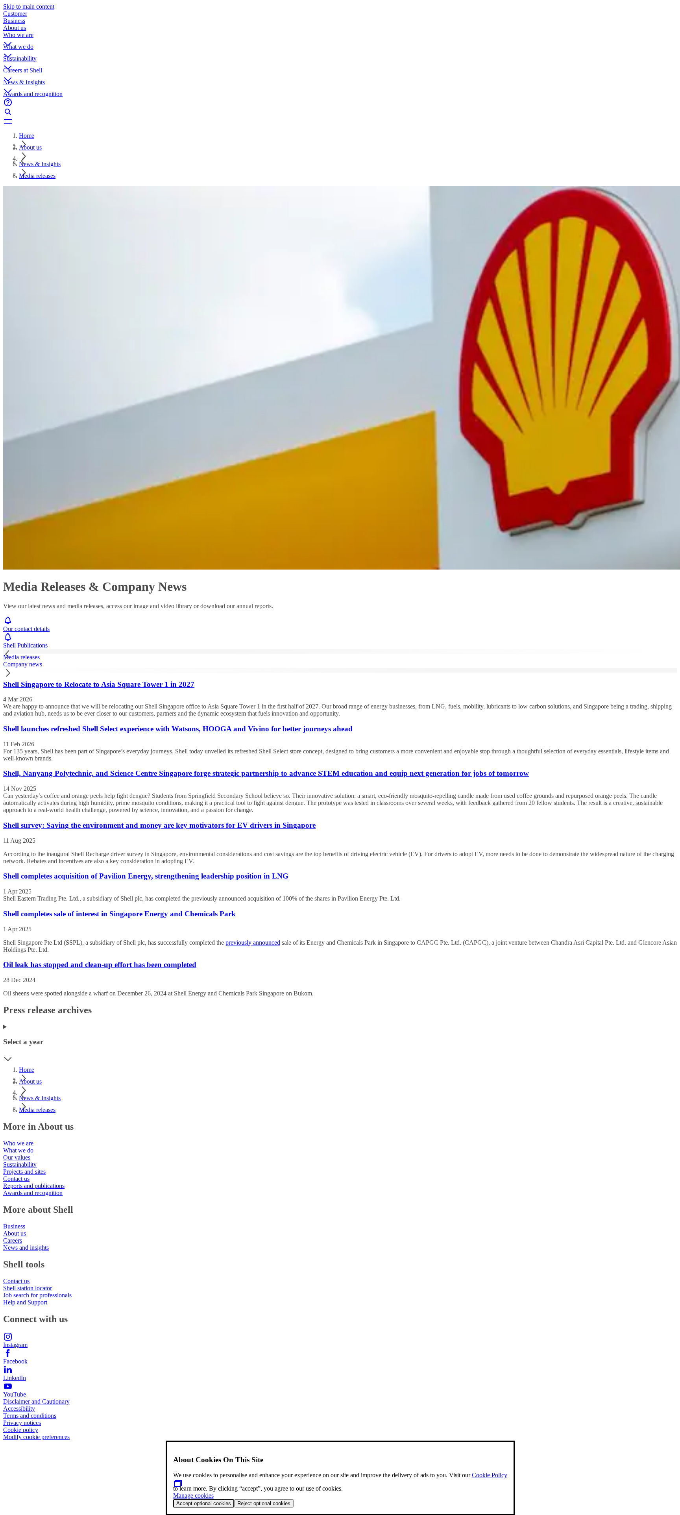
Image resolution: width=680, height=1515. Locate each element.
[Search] (340, 112)
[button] (340, 37)
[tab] (340, 657)
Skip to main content (28, 6)
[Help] (340, 102)
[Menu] (340, 121)
